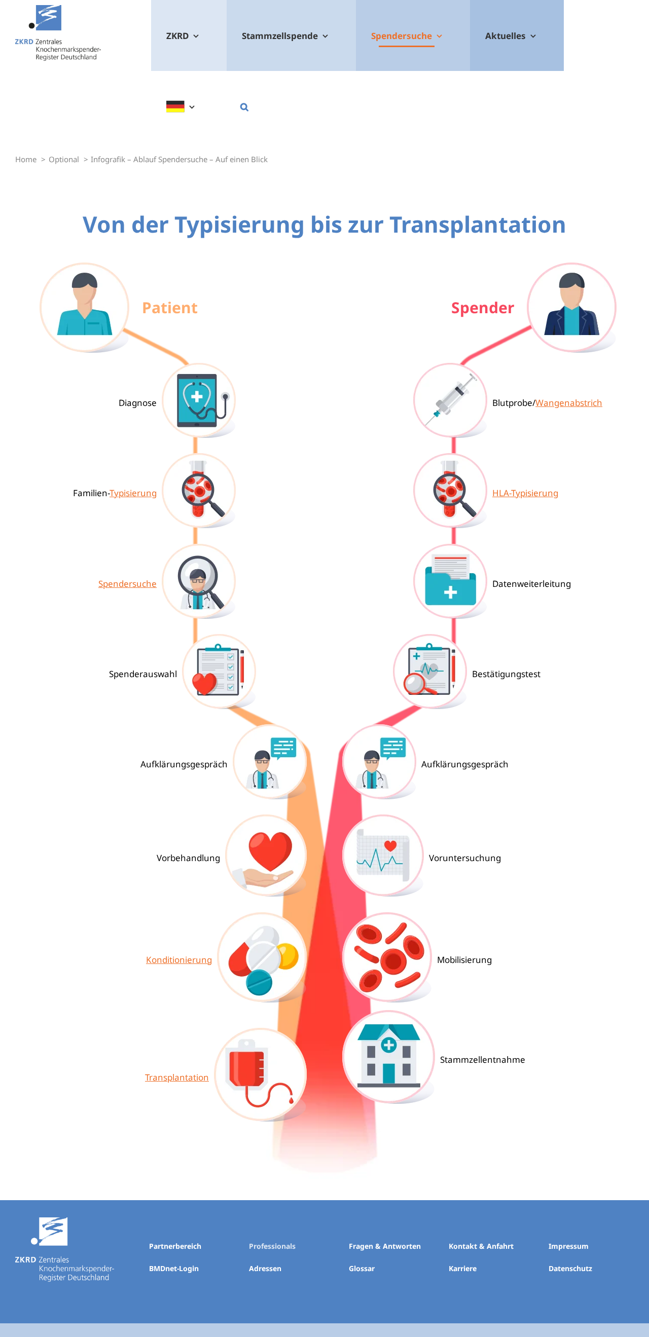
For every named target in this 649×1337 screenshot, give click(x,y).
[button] (244, 106)
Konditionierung (179, 959)
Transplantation (177, 1077)
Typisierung (133, 493)
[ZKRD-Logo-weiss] (64, 1222)
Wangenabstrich (568, 402)
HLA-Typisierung (525, 493)
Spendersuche (127, 583)
